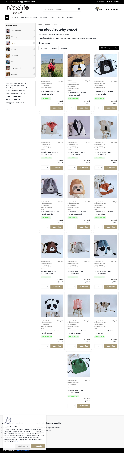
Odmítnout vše (23, 446)
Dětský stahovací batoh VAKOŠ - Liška (103, 213)
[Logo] (18, 9)
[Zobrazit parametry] (109, 48)
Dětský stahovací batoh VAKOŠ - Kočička (50, 213)
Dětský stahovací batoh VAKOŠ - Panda (50, 332)
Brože (13, 62)
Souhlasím (38, 446)
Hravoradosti (16, 68)
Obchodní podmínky (47, 17)
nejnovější (63, 48)
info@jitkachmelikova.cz (26, 2)
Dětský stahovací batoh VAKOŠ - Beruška (50, 93)
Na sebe (14, 49)
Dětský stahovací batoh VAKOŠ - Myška (77, 272)
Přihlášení (102, 2)
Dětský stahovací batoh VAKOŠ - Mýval (103, 272)
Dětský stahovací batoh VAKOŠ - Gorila (103, 93)
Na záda (14, 43)
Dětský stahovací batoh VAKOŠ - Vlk (103, 332)
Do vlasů (14, 55)
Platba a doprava (31, 17)
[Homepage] (7, 17)
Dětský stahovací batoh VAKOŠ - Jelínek (50, 153)
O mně (13, 17)
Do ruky (14, 37)
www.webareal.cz (23, 450)
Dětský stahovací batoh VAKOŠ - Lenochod (77, 213)
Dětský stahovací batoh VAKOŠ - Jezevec (77, 153)
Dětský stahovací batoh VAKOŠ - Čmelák (77, 94)
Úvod (40, 25)
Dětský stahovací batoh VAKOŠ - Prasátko (77, 332)
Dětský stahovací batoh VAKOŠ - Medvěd (50, 272)
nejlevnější (43, 48)
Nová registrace (114, 2)
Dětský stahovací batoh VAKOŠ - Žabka (77, 391)
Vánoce (14, 74)
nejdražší (54, 48)
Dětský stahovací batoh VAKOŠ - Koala (103, 153)
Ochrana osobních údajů (65, 17)
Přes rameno (16, 31)
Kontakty (20, 17)
